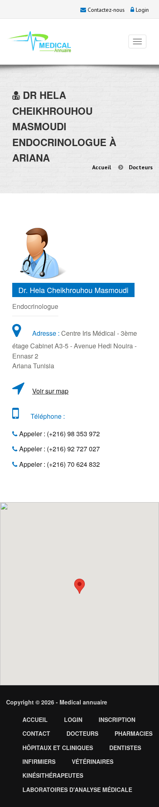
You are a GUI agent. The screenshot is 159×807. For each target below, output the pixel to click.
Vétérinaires (92, 761)
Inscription (117, 719)
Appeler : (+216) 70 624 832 (59, 464)
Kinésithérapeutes (52, 775)
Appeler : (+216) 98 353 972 (59, 433)
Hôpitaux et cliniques (57, 748)
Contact (36, 733)
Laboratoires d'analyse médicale (77, 789)
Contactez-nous (105, 9)
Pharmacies (133, 733)
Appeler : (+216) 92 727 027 (59, 448)
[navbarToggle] (137, 41)
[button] (79, 586)
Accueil (101, 167)
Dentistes (125, 748)
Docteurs (141, 167)
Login (141, 9)
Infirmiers (38, 761)
